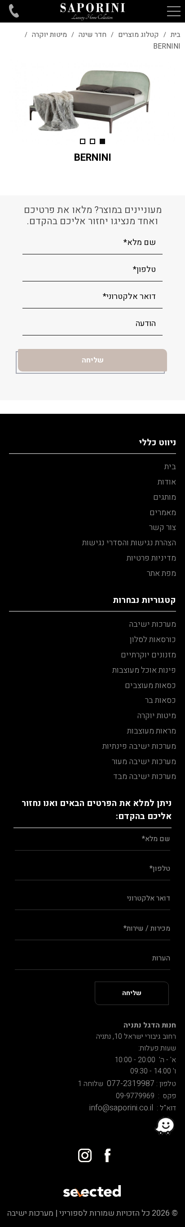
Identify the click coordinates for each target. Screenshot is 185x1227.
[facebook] (103, 1152)
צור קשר (162, 527)
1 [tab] (102, 141)
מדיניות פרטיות (151, 558)
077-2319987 (128, 1084)
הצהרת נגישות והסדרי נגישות (129, 543)
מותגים (164, 497)
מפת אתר (161, 573)
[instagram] (81, 1152)
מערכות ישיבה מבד (144, 776)
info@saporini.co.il (121, 1108)
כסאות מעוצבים (150, 685)
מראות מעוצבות (151, 731)
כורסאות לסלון (153, 640)
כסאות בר (160, 700)
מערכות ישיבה (152, 624)
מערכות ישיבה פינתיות (139, 746)
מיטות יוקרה (156, 716)
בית (170, 467)
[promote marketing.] (93, 1188)
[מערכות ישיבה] (93, 11)
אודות (167, 482)
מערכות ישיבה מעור (144, 762)
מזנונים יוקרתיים (148, 655)
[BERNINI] (92, 102)
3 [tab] (82, 141)
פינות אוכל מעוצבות (144, 670)
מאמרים (163, 513)
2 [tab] (92, 141)
